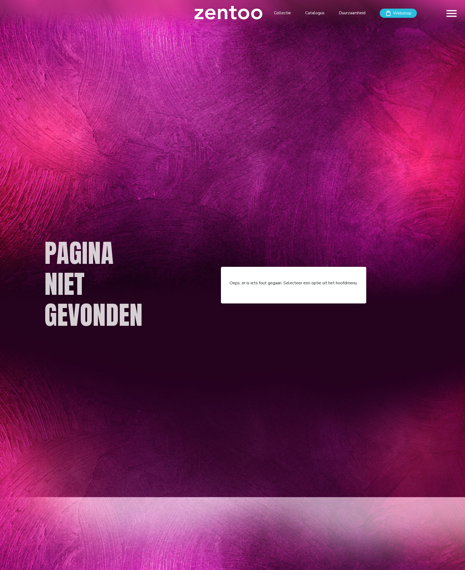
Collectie (282, 13)
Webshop (402, 13)
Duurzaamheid (352, 13)
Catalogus (315, 13)
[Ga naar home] (229, 12)
